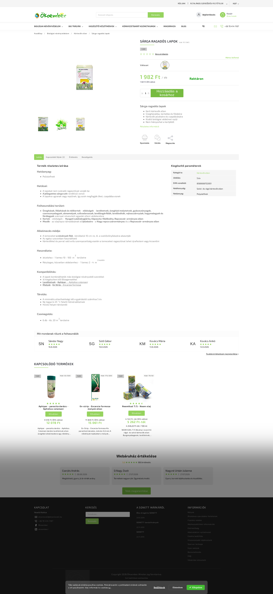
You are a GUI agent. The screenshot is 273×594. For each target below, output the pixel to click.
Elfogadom (197, 587)
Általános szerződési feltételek (207, 3)
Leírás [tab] (39, 157)
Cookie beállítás (195, 536)
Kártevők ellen (203, 173)
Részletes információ (149, 126)
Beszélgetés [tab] (87, 157)
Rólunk (181, 3)
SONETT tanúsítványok (147, 522)
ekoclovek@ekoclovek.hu (50, 517)
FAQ (189, 556)
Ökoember (43, 525)
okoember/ (43, 529)
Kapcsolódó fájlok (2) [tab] (55, 157)
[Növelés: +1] (148, 93)
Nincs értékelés (161, 54)
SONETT (140, 532)
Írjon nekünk (193, 548)
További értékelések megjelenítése (221, 354)
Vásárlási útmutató (197, 560)
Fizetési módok (195, 520)
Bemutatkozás (194, 552)
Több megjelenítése (136, 491)
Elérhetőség (193, 528)
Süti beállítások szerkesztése (136, 578)
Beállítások (159, 587)
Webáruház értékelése (136, 456)
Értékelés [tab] (73, 157)
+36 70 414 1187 (45, 521)
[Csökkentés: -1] (142, 93)
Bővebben (53, 414)
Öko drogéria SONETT (146, 513)
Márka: (232, 57)
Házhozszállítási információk (201, 524)
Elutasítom (178, 587)
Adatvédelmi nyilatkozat (199, 532)
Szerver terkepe (195, 544)
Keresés (155, 15)
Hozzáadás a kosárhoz (167, 93)
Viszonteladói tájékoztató (200, 540)
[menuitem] (50, 26)
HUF (235, 4)
